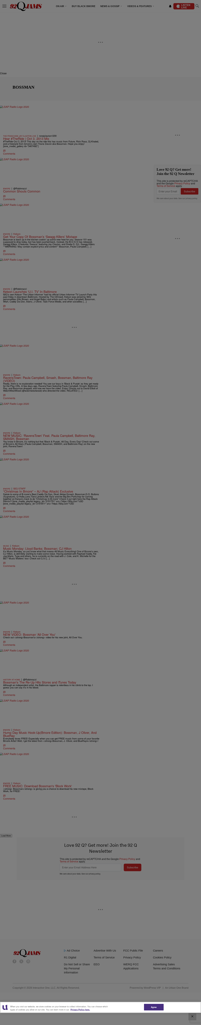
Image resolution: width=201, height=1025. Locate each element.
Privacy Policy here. (80, 1009)
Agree (154, 1007)
